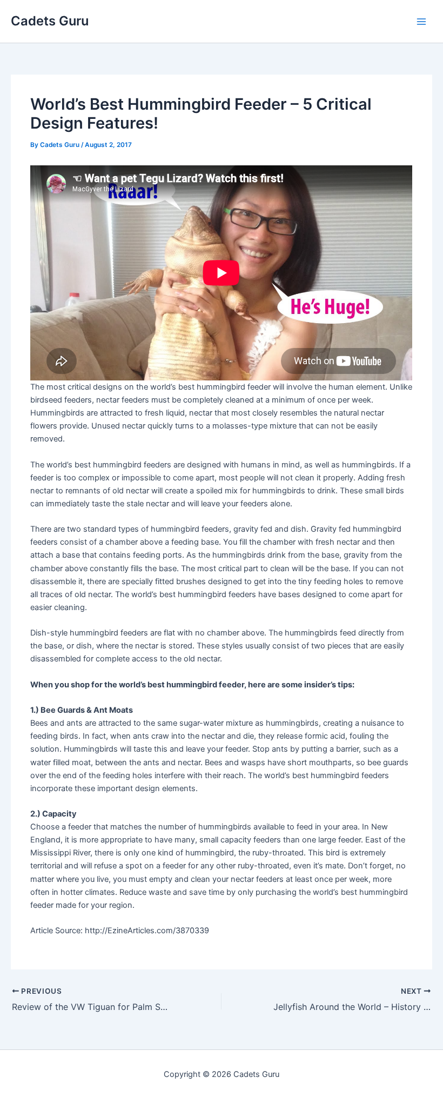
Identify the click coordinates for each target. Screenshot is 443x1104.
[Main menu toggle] (421, 21)
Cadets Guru (50, 21)
